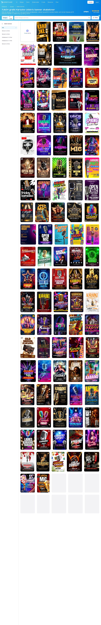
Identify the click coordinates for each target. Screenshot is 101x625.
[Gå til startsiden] (6, 2)
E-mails (10, 17)
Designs (5, 17)
